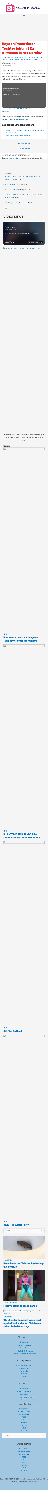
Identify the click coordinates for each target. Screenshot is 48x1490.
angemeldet (13, 158)
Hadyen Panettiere (8, 59)
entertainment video (36, 57)
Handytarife (24, 1371)
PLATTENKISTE (24, 1409)
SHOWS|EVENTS (24, 1412)
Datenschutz (24, 1348)
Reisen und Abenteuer (10, 1302)
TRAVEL (24, 1420)
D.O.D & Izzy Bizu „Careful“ (12, 203)
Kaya (17, 59)
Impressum (24, 1342)
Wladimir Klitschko (31, 59)
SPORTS (24, 1431)
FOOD (24, 1417)
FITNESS (24, 1422)
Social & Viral (7, 1260)
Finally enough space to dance (20, 1305)
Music (5, 634)
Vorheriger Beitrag (24, 143)
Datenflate (24, 1374)
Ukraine (22, 59)
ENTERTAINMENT (24, 1414)
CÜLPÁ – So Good (9, 185)
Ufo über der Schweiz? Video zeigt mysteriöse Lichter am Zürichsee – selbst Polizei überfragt (22, 1323)
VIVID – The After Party (11, 190)
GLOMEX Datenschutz (25, 1351)
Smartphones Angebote (24, 1365)
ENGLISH (24, 1425)
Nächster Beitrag (24, 148)
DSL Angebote (24, 1368)
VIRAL (24, 1428)
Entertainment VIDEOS (21, 57)
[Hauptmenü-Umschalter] (24, 16)
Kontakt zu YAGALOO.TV (25, 1345)
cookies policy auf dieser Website (25, 1354)
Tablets (24, 1376)
